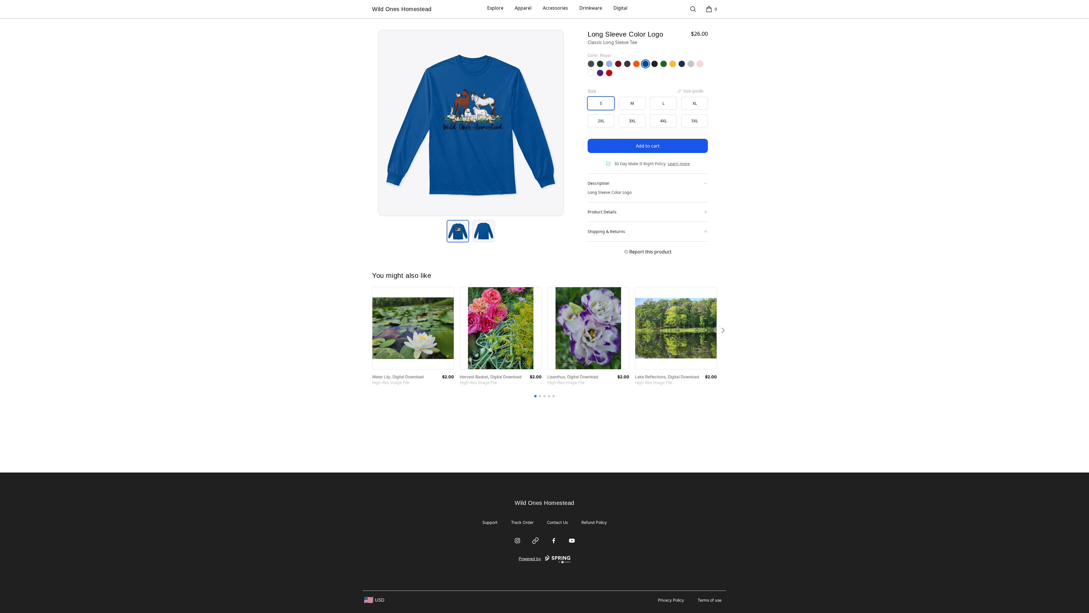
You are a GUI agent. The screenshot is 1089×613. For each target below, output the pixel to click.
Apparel (523, 8)
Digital (620, 8)
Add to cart (648, 146)
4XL (663, 120)
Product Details (602, 212)
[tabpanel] (471, 123)
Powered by (530, 558)
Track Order (522, 522)
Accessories (555, 8)
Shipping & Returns (606, 231)
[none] (690, 91)
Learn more (679, 163)
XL (695, 103)
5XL (694, 120)
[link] (413, 328)
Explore (495, 8)
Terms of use (709, 600)
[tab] (457, 231)
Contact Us (557, 522)
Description (598, 183)
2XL (601, 120)
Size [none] (592, 91)
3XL (632, 120)
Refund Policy (594, 522)
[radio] (601, 103)
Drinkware (590, 8)
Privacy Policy (671, 600)
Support (489, 522)
